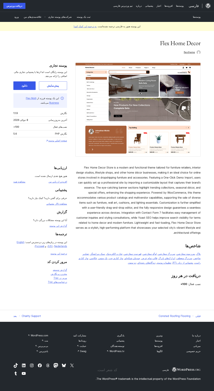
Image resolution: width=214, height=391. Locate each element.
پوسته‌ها (197, 16)
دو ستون (132, 262)
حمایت (81, 346)
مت (45, 340)
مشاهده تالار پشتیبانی (56, 203)
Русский (39, 246)
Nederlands (60, 246)
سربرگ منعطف (184, 258)
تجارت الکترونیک (114, 253)
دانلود (24, 85)
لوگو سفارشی (150, 253)
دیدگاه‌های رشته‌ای (146, 262)
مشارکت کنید (79, 335)
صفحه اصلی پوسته (57, 140)
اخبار (198, 340)
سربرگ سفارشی (166, 253)
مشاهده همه (19, 181)
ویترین (159, 335)
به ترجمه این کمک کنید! (85, 26)
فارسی (165, 370)
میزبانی (197, 346)
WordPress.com (38, 335)
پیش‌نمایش (53, 85)
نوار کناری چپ (116, 258)
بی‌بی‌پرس (41, 346)
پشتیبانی (120, 340)
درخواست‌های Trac (57, 282)
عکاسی (93, 258)
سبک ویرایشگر (97, 253)
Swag (81, 351)
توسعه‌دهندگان (117, 346)
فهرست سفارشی (132, 253)
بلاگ (198, 253)
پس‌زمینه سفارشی (186, 253)
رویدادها (82, 340)
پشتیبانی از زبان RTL (183, 262)
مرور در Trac (60, 277)
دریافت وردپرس (14, 5)
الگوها (160, 351)
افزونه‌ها (158, 346)
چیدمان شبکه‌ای (132, 258)
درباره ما (196, 335)
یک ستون (103, 258)
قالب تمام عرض (149, 258)
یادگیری (120, 335)
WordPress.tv (115, 351)
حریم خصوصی (193, 351)
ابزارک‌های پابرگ (167, 258)
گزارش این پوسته (58, 225)
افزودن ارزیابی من (57, 181)
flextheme (189, 52)
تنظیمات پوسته (164, 262)
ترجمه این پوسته (58, 253)
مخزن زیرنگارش (59, 273)
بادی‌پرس (42, 351)
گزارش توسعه (60, 269)
